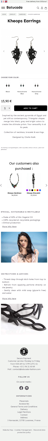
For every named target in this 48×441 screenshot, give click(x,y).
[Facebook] (21, 388)
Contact (24, 415)
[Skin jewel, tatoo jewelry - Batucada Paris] (14, 7)
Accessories (24, 404)
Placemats (24, 401)
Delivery (24, 409)
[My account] (42, 7)
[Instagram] (26, 388)
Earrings (22, 14)
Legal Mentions (24, 412)
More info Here (9, 226)
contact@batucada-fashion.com (26, 369)
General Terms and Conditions (24, 406)
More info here (9, 298)
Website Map (8, 430)
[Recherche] (38, 7)
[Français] (3, 1)
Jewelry (13, 14)
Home (4, 14)
